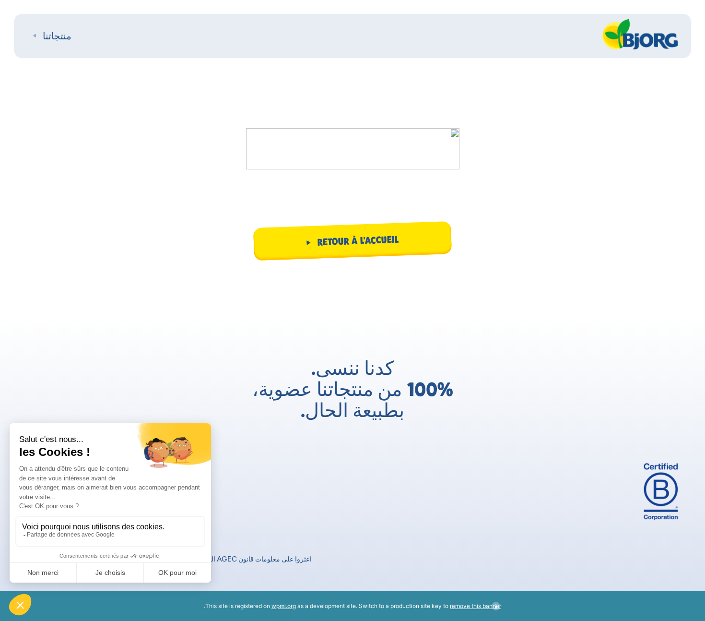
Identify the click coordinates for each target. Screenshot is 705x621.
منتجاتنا (57, 36)
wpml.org (283, 605)
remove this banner (475, 605)
